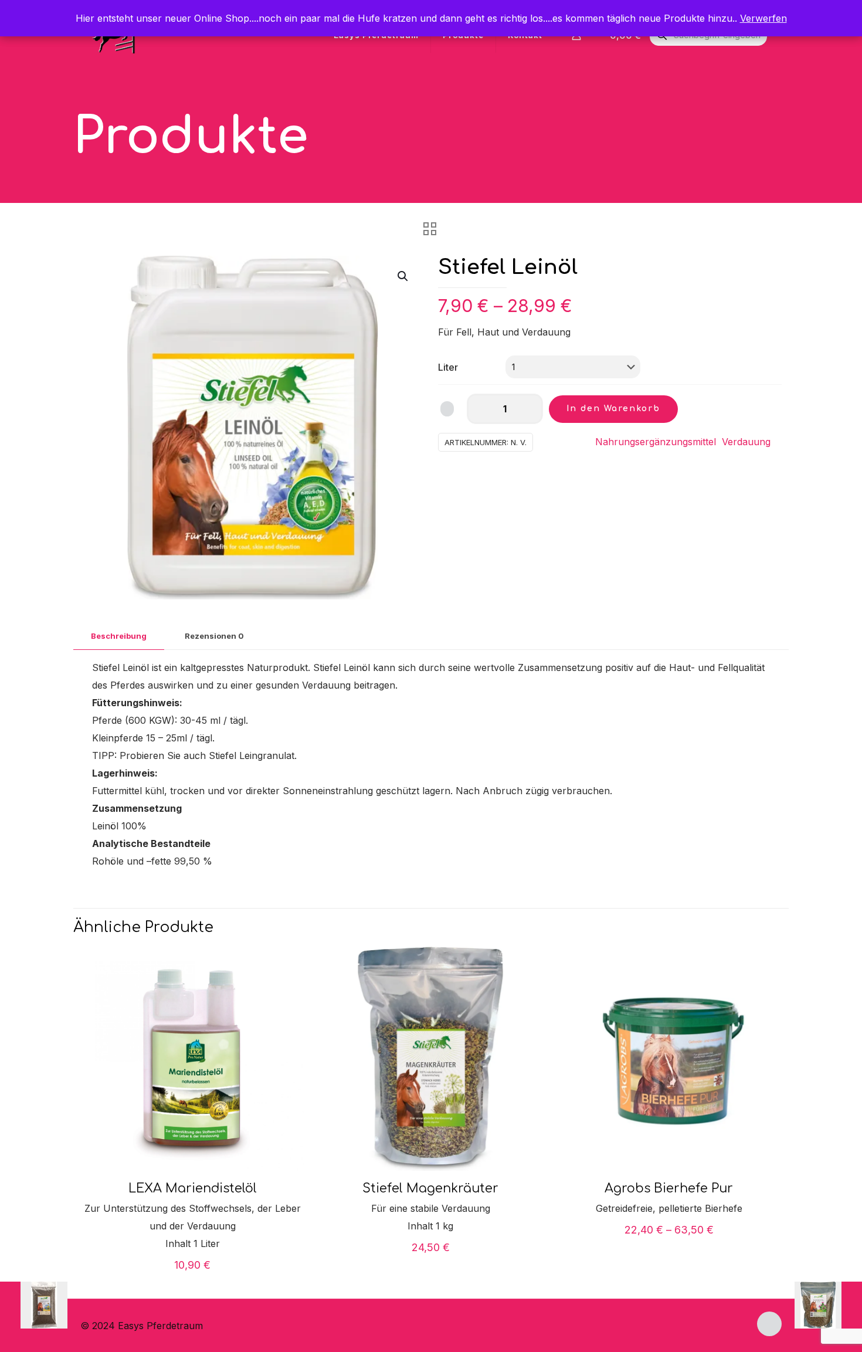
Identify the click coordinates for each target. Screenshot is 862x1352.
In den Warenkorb (613, 408)
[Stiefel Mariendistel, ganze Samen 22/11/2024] (828, 1305)
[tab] (118, 636)
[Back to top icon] (769, 1324)
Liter (448, 367)
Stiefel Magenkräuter (430, 1188)
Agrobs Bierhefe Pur (669, 1188)
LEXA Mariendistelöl (192, 1188)
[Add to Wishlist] (447, 408)
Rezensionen (214, 636)
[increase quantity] (530, 409)
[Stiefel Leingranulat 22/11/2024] (33, 1305)
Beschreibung (119, 636)
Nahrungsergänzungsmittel (655, 442)
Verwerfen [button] (763, 18)
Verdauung (746, 442)
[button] (403, 276)
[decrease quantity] (480, 409)
